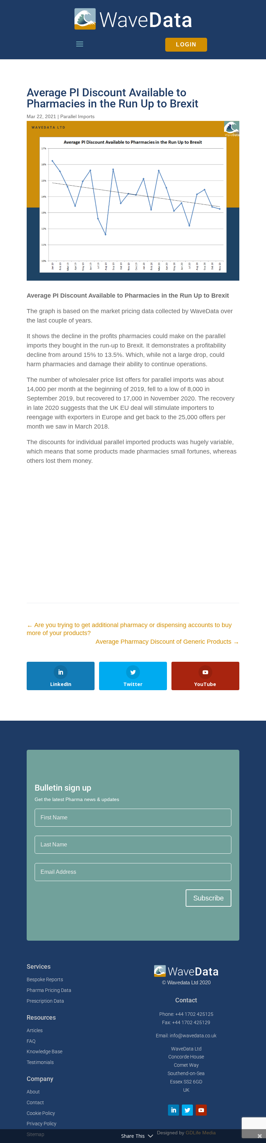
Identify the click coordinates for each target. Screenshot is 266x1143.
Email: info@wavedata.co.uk (186, 1035)
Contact (35, 1102)
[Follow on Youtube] (201, 1110)
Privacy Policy (41, 1123)
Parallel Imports (77, 116)
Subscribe (208, 898)
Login (186, 44)
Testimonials (40, 1062)
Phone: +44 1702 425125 (186, 1014)
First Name (47, 804)
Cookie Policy (41, 1113)
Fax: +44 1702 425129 (186, 1022)
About (33, 1091)
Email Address (51, 858)
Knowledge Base (44, 1051)
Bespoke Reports (45, 979)
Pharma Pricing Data (49, 990)
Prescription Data (45, 1001)
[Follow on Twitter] (187, 1110)
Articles (35, 1030)
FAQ (31, 1041)
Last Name (47, 831)
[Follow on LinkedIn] (173, 1110)
